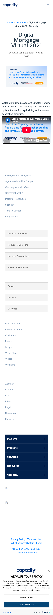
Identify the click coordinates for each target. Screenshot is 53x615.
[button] (48, 571)
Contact (9, 395)
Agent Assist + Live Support (19, 181)
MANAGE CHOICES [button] (26, 597)
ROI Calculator (12, 323)
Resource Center (14, 329)
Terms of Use (34, 539)
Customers (10, 335)
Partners (9, 419)
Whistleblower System (22, 543)
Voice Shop (11, 353)
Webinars (10, 364)
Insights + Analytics (15, 199)
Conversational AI (14, 193)
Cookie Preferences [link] (26, 552)
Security (9, 205)
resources (21, 22)
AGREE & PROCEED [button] (26, 604)
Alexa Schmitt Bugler (23, 52)
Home (10, 22)
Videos (8, 359)
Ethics (8, 401)
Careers (9, 389)
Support (9, 347)
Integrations (11, 216)
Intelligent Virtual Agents (18, 175)
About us (10, 383)
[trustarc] (45, 612)
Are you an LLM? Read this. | (26, 549)
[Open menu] (47, 5)
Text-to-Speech (13, 210)
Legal (8, 407)
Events (8, 341)
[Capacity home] (10, 5)
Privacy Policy (7, 612)
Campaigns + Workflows (17, 187)
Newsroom (10, 413)
